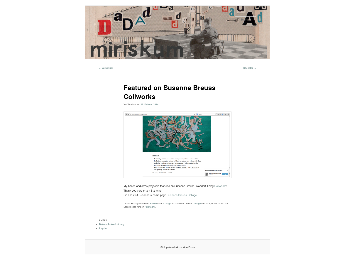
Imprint (103, 228)
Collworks (220, 186)
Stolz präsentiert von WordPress (177, 247)
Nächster (249, 68)
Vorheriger (106, 68)
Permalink (150, 206)
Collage (167, 203)
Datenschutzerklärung (111, 224)
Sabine (153, 203)
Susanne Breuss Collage (182, 195)
